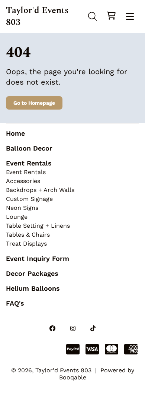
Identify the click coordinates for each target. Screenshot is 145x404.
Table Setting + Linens (38, 225)
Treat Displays (26, 243)
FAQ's (15, 303)
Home (15, 133)
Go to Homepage (34, 103)
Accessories (23, 180)
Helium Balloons (33, 288)
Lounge (17, 216)
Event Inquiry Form (37, 258)
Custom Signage (29, 198)
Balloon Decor (29, 148)
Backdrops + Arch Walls (40, 189)
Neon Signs (22, 207)
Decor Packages (32, 273)
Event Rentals (29, 163)
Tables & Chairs (28, 234)
